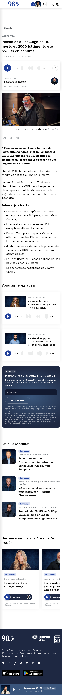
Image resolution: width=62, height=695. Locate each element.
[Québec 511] (57, 642)
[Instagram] (9, 663)
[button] (14, 689)
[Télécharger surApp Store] (11, 673)
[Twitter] (11, 138)
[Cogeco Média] (41, 640)
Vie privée (26, 650)
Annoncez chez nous (21, 656)
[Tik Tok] (15, 663)
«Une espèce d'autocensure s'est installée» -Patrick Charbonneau (36, 491)
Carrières (6, 656)
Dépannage (38, 650)
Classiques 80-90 (32, 688)
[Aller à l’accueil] (13, 5)
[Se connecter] (58, 4)
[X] (33, 663)
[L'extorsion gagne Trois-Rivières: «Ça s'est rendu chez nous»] (15, 338)
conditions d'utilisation (13, 423)
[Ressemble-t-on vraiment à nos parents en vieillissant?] (15, 301)
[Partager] (55, 68)
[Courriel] (17, 138)
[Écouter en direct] (33, 4)
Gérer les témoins (10, 653)
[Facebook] (5, 138)
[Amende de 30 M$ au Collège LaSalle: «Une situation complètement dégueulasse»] (9, 509)
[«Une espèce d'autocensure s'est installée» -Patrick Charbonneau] (9, 483)
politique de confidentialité (34, 421)
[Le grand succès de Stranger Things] (20, 559)
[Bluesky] (21, 663)
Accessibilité (26, 653)
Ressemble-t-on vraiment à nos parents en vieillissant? (42, 304)
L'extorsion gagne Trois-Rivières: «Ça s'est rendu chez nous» (42, 341)
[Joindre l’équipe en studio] (44, 4)
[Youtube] (39, 663)
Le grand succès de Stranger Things (16, 585)
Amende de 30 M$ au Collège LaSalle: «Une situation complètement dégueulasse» (38, 514)
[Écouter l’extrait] (7, 68)
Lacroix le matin (15, 81)
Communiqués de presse (45, 653)
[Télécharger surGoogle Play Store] (33, 673)
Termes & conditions (11, 650)
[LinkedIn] (27, 663)
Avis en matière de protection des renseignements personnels (30, 414)
